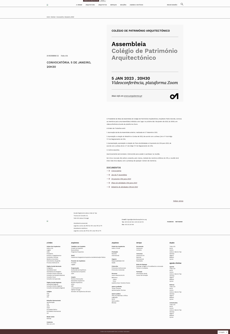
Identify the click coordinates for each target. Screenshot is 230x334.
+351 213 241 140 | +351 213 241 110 (134, 222)
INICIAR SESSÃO (172, 4)
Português (222, 332)
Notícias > (54, 17)
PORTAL (103, 0)
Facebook (170, 221)
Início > (49, 17)
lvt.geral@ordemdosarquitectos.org (136, 219)
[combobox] (223, 332)
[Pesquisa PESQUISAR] (182, 5)
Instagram (178, 221)
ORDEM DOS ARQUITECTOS (91, 0)
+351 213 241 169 (129, 224)
